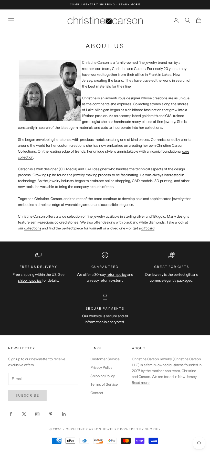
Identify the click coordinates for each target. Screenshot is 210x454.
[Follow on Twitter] (24, 414)
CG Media (68, 169)
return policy (117, 274)
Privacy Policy (101, 367)
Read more (141, 382)
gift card (147, 228)
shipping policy (29, 280)
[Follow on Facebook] (10, 414)
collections (32, 228)
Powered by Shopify (140, 429)
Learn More (129, 4)
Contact (96, 392)
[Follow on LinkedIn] (64, 414)
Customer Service (105, 359)
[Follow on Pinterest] (50, 414)
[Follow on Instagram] (37, 414)
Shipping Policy (102, 376)
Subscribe (27, 395)
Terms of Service (104, 384)
